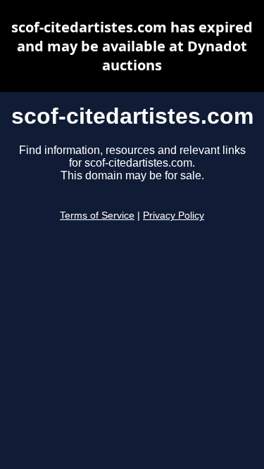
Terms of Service (97, 215)
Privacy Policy (173, 215)
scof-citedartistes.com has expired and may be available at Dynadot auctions (132, 46)
